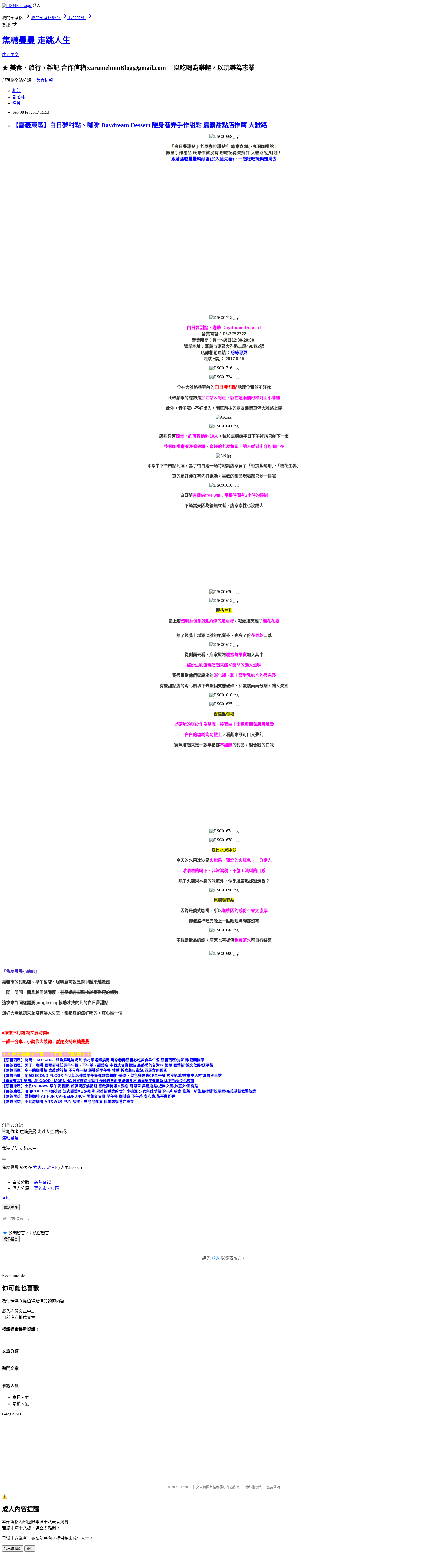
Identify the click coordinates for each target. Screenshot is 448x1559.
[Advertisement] (157, 202)
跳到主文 (10, 54)
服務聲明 (273, 1487)
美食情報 (44, 80)
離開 (29, 1549)
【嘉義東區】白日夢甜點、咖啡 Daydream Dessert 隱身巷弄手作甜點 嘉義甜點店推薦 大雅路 (139, 125)
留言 (51, 1167)
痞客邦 (39, 1167)
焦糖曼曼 (10, 1138)
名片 (16, 103)
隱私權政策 (253, 1487)
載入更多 (11, 1207)
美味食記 (42, 1182)
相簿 (16, 90)
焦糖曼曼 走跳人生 (36, 40)
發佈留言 (11, 1239)
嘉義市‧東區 (46, 1188)
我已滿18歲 (12, 1549)
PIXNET (185, 1487)
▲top (6, 1197)
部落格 (18, 97)
